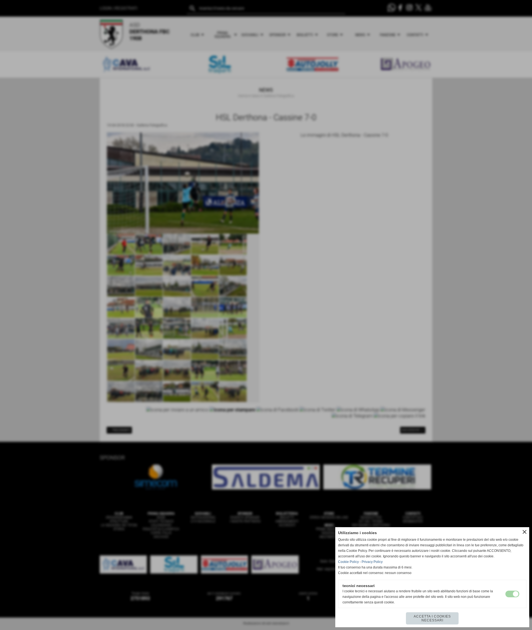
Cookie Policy (348, 562)
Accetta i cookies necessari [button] (432, 618)
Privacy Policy (372, 562)
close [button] (524, 532)
